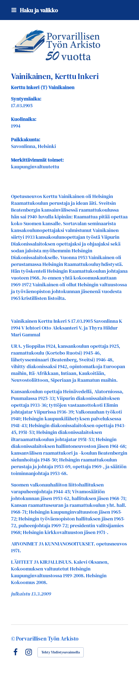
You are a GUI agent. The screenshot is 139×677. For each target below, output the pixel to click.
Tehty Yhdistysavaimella (60, 652)
